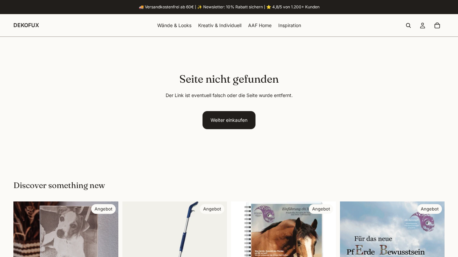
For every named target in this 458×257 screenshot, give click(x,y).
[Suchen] (408, 25)
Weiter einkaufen (229, 120)
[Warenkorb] (437, 25)
